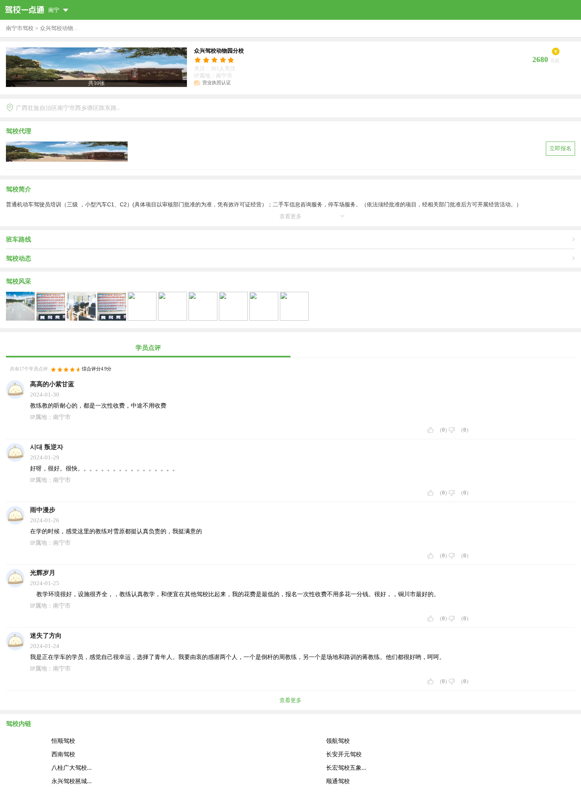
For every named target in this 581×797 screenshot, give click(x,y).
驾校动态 (18, 258)
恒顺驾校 (63, 741)
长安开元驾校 (344, 754)
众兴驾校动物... (59, 28)
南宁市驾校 (20, 28)
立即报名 (560, 148)
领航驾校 (338, 741)
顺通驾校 (338, 781)
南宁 (54, 10)
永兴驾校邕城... (71, 781)
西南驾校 (63, 754)
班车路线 (18, 239)
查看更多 (290, 700)
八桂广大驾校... (71, 768)
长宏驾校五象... (346, 768)
